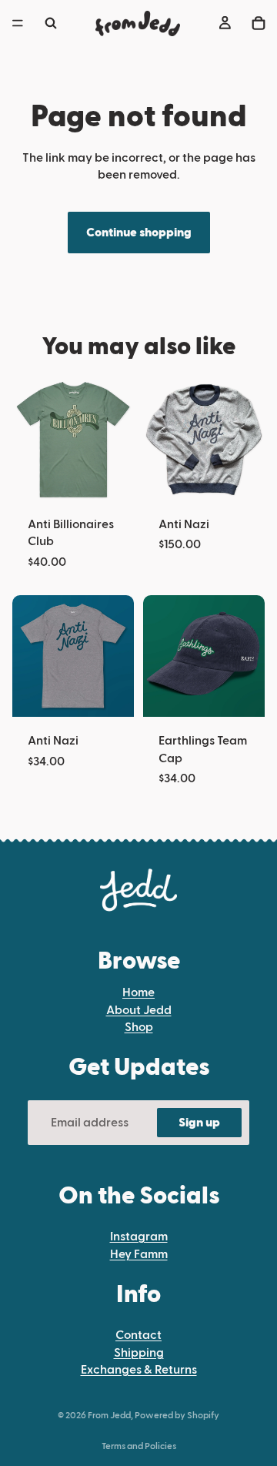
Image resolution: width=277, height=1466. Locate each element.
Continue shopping (139, 232)
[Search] (51, 23)
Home (138, 992)
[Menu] (17, 23)
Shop (139, 1027)
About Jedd (139, 1010)
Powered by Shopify (177, 1415)
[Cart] (258, 23)
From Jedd (109, 1415)
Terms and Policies (139, 1446)
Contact (138, 1335)
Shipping (139, 1353)
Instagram (139, 1236)
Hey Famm (139, 1254)
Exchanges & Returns (139, 1370)
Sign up (199, 1122)
